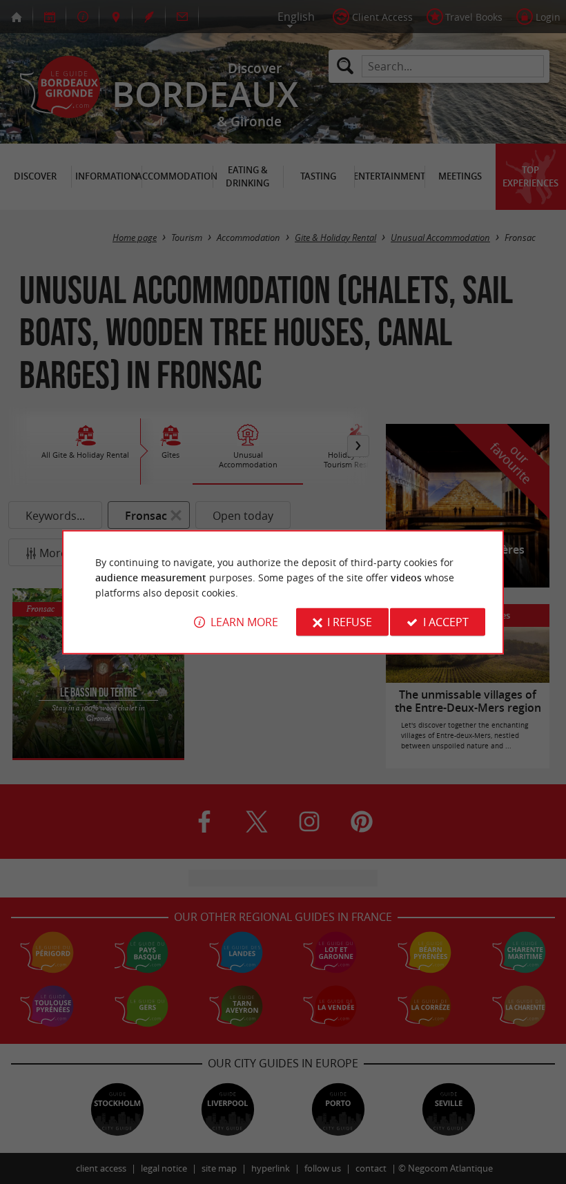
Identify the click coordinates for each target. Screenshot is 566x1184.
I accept (446, 622)
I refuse (349, 622)
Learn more (244, 622)
